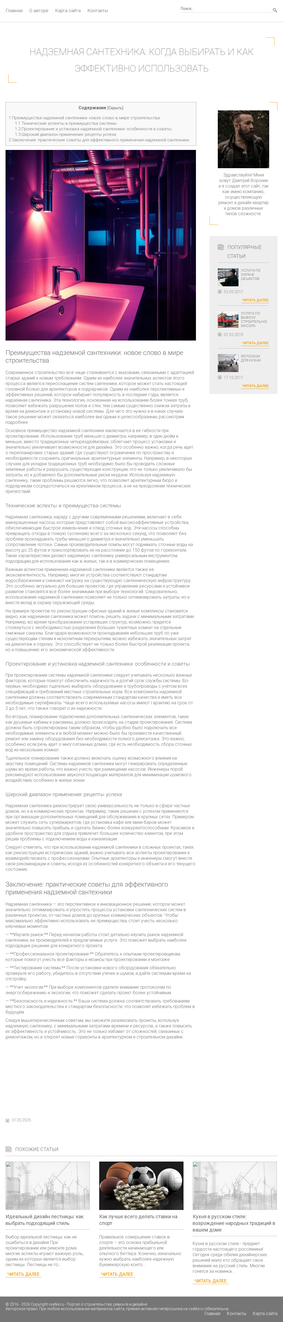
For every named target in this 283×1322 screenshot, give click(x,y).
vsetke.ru (56, 1304)
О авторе (38, 10)
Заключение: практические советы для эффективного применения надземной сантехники (99, 139)
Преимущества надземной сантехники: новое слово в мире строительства (84, 117)
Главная (14, 10)
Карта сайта (68, 10)
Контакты (97, 10)
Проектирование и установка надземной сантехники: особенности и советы (93, 128)
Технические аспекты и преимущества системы (66, 123)
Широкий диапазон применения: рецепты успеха (65, 134)
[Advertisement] (100, 1077)
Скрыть (115, 108)
